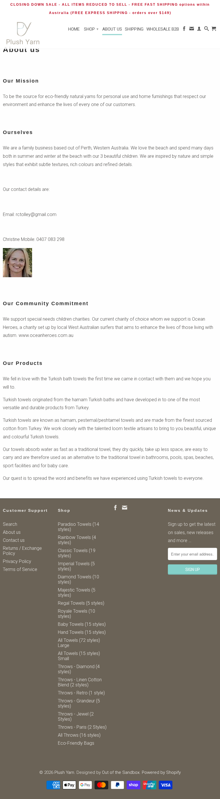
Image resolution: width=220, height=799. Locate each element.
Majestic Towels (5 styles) (76, 592)
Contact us (14, 540)
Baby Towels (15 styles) (82, 624)
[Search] (206, 29)
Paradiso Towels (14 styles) (78, 527)
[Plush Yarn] (23, 33)
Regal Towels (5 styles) (81, 603)
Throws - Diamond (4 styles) (79, 669)
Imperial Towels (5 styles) (76, 566)
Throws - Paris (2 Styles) (82, 727)
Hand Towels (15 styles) (82, 632)
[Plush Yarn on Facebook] (184, 29)
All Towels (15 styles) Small (79, 656)
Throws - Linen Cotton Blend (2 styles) (80, 682)
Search (10, 524)
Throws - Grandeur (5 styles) (79, 703)
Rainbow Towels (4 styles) (77, 540)
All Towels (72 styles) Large (79, 643)
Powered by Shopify (161, 772)
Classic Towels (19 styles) (76, 553)
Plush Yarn (64, 772)
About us (112, 29)
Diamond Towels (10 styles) (78, 579)
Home (74, 29)
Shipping (134, 29)
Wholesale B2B (162, 29)
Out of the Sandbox (121, 772)
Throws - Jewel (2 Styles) (76, 716)
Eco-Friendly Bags (76, 743)
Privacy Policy (17, 561)
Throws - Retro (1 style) (81, 693)
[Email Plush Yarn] (191, 29)
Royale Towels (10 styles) (76, 613)
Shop (91, 29)
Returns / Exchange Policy (22, 551)
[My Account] (199, 29)
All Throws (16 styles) (79, 735)
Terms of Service (20, 569)
